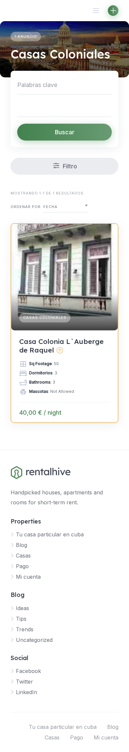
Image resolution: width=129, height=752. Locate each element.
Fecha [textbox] (50, 206)
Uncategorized (34, 640)
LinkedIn (26, 692)
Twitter (24, 681)
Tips (21, 618)
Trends (24, 629)
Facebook (28, 671)
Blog (21, 545)
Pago (22, 566)
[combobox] (65, 207)
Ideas (22, 608)
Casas (23, 555)
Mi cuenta (28, 576)
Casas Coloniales (44, 317)
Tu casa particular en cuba (50, 534)
